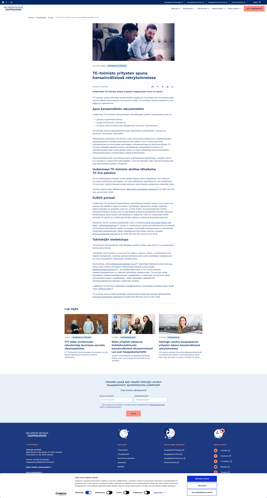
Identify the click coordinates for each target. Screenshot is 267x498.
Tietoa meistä (233, 9)
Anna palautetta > (34, 472)
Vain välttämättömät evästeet (202, 492)
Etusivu (31, 17)
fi (6, 2)
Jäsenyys (174, 9)
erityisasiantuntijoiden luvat (123, 264)
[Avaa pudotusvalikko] (179, 9)
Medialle (121, 467)
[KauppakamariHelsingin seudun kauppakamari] (13, 8)
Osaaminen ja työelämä (117, 66)
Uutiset (50, 17)
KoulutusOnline (170, 462)
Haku (255, 2)
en (11, 2)
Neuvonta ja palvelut (126, 458)
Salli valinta (202, 486)
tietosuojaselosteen (157, 405)
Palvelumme (188, 9)
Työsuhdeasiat (173, 337)
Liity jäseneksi (253, 9)
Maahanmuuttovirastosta (104, 269)
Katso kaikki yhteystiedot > (39, 467)
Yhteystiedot (123, 450)
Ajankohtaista (217, 9)
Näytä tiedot (158, 493)
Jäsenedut (122, 462)
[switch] (109, 492)
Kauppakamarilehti (128, 337)
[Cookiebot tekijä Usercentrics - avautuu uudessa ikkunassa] (61, 493)
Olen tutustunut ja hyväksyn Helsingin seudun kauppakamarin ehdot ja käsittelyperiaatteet (132, 406)
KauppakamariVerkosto (173, 458)
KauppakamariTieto (172, 454)
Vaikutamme (202, 9)
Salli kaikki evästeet (202, 479)
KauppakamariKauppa (173, 450)
